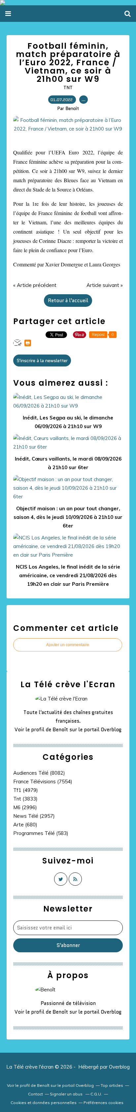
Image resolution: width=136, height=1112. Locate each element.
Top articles (112, 1085)
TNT (68, 87)
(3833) (25, 799)
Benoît (60, 729)
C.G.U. (96, 1093)
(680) (25, 824)
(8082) (39, 773)
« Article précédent (34, 285)
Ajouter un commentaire (67, 644)
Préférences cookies (103, 1102)
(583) (40, 833)
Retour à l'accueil (68, 300)
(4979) (25, 790)
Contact (35, 1093)
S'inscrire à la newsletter (42, 360)
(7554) (42, 781)
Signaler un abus (67, 1093)
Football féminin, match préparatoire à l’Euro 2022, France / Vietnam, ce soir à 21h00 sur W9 (68, 62)
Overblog (119, 1067)
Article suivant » (104, 285)
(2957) (34, 816)
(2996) (25, 807)
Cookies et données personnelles (44, 1102)
